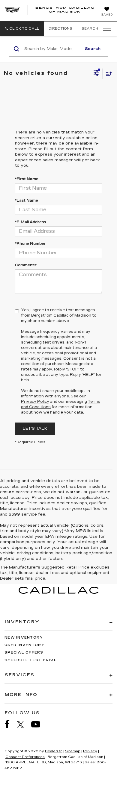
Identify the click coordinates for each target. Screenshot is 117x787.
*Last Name (26, 200)
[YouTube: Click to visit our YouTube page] (38, 724)
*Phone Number (30, 243)
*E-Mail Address (30, 222)
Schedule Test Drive (30, 660)
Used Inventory (24, 645)
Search (92, 48)
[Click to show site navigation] (105, 28)
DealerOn (53, 751)
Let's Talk (35, 428)
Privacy (90, 751)
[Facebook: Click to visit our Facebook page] (10, 724)
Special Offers (24, 652)
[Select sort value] (107, 74)
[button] (22, 28)
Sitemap (72, 751)
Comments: (26, 265)
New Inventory (23, 637)
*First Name (26, 179)
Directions (60, 29)
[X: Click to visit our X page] (23, 724)
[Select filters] (96, 74)
